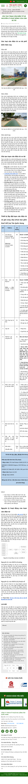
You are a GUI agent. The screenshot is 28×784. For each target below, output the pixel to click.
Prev (17, 665)
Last (18, 671)
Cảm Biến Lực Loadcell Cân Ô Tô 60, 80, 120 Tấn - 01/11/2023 (14, 645)
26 (7, 668)
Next (13, 671)
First (13, 665)
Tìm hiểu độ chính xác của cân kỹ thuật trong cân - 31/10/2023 (13, 655)
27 (10, 668)
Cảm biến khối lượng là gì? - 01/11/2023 (13, 650)
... (4, 668)
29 (17, 668)
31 (23, 668)
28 (13, 668)
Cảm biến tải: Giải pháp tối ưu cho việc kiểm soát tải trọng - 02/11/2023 (14, 642)
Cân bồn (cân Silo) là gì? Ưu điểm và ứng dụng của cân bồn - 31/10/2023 (14, 652)
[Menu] (3, 6)
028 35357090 (10, 723)
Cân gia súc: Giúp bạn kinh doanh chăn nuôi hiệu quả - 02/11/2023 (14, 639)
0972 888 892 (20, 723)
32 (9, 671)
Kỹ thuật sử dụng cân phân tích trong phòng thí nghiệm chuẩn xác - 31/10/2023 (15, 658)
